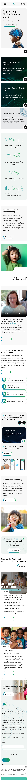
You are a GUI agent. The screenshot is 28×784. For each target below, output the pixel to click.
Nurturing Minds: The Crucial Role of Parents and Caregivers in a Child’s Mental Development (14, 597)
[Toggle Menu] (5, 4)
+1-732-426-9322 (6, 716)
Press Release (8, 650)
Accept (14, 778)
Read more (10, 619)
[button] (26, 766)
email (3, 742)
